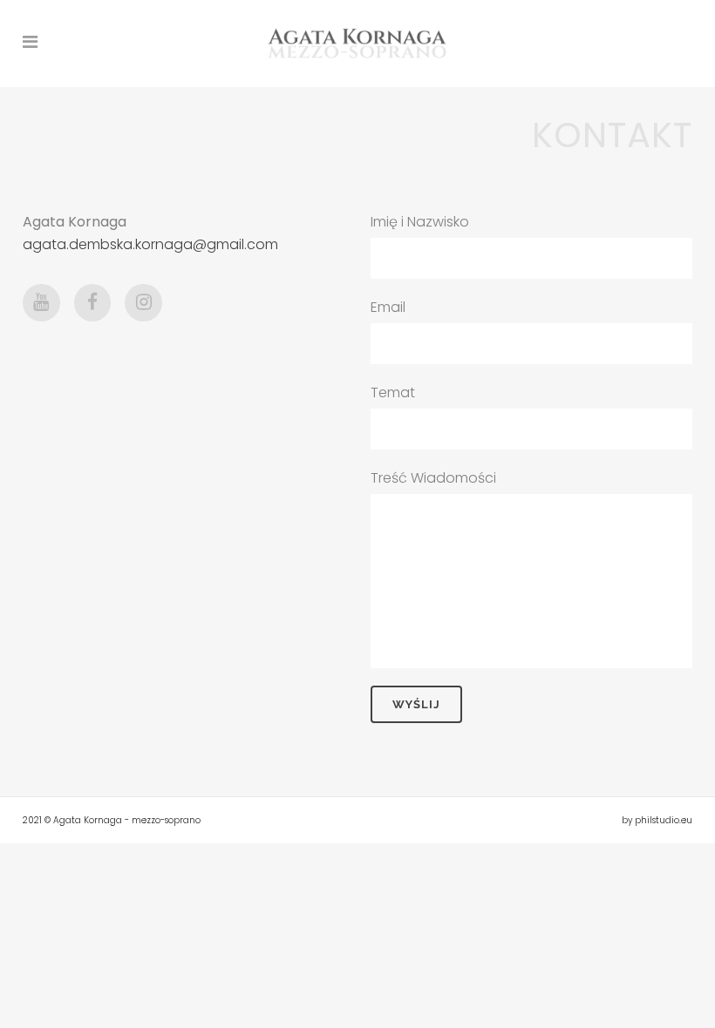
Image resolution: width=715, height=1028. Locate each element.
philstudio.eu (663, 820)
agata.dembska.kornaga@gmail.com (150, 244)
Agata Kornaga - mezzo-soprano (127, 820)
